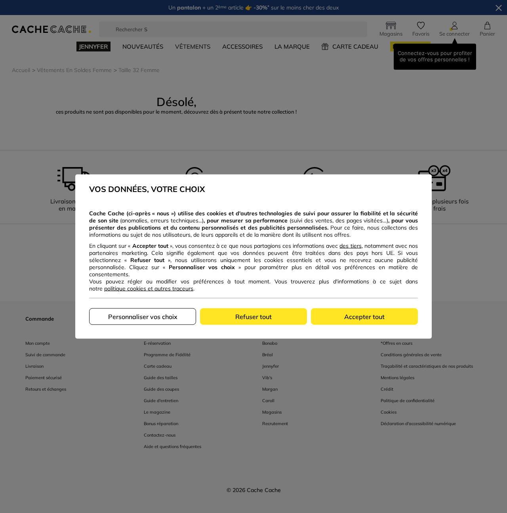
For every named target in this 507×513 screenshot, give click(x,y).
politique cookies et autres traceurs (148, 288)
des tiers (350, 245)
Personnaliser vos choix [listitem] (142, 317)
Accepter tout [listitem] (364, 317)
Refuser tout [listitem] (253, 317)
